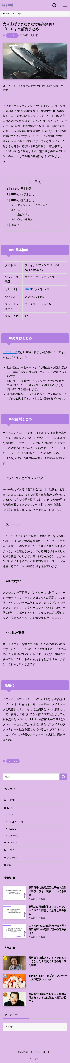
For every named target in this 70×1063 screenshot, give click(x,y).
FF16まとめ (10, 352)
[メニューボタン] (65, 5)
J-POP (11, 800)
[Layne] (7, 5)
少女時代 (13, 835)
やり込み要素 (25, 219)
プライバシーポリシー (41, 1052)
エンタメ (12, 35)
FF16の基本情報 (21, 188)
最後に (15, 225)
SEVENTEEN (16, 822)
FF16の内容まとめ (22, 194)
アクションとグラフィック (33, 205)
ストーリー (24, 209)
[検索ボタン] (54, 5)
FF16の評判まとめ (22, 200)
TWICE (12, 829)
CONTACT (23, 1052)
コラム (11, 850)
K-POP (11, 807)
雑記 (9, 865)
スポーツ (12, 857)
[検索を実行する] (63, 776)
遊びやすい (24, 214)
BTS (11, 815)
